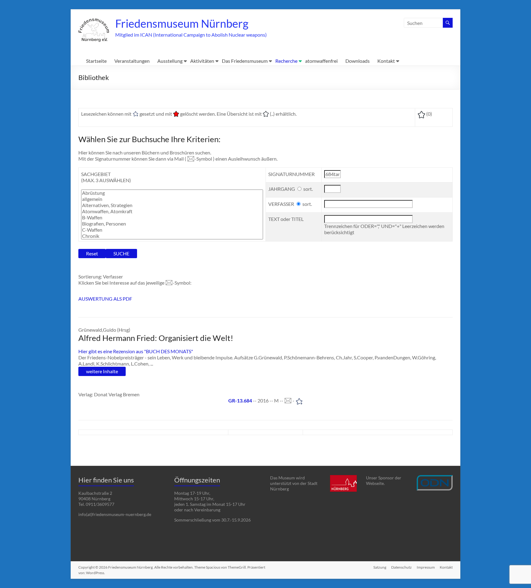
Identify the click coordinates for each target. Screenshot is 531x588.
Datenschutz (401, 567)
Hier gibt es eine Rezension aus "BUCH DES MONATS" (135, 351)
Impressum (426, 567)
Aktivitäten (202, 61)
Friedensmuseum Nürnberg (181, 23)
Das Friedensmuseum (245, 61)
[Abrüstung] (172, 193)
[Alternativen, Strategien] (172, 205)
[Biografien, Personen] (172, 224)
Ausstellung (170, 61)
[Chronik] (172, 236)
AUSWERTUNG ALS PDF (105, 299)
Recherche (286, 61)
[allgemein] (172, 199)
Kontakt (386, 61)
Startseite (96, 61)
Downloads (357, 61)
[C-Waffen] (172, 230)
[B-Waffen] (172, 217)
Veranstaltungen (132, 61)
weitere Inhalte (102, 371)
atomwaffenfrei (321, 61)
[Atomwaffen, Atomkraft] (172, 211)
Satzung (379, 567)
